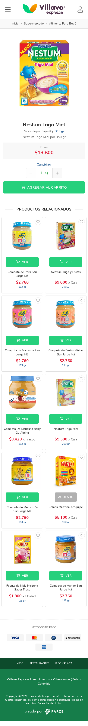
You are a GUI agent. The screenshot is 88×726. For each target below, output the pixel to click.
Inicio (19, 663)
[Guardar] (38, 222)
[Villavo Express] (44, 9)
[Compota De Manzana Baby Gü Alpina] (22, 392)
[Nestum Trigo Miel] (44, 72)
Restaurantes (39, 663)
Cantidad (44, 164)
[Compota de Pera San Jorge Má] (22, 235)
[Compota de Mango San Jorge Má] (65, 549)
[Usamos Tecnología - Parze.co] (44, 711)
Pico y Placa (63, 663)
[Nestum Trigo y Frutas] (65, 235)
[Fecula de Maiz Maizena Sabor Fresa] (22, 549)
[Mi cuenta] (80, 9)
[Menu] (8, 9)
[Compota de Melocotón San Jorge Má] (22, 470)
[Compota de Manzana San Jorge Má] (22, 314)
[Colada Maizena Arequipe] (65, 470)
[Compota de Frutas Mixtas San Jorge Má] (65, 314)
